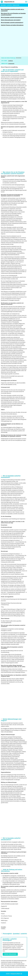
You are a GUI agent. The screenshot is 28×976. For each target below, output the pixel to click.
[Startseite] (2, 2)
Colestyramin (11, 63)
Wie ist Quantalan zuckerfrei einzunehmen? (11, 17)
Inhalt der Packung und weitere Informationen (12, 25)
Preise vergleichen (10, 954)
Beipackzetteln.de (9, 1)
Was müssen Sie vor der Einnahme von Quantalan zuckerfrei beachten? (13, 14)
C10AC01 (10, 60)
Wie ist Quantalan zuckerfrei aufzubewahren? (12, 22)
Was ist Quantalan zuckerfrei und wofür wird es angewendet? (12, 10)
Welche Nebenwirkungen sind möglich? (11, 20)
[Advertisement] (14, 42)
